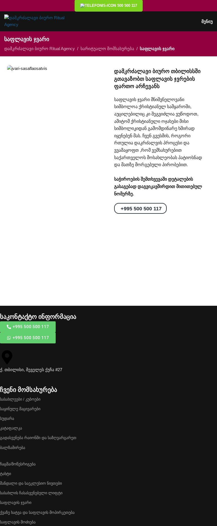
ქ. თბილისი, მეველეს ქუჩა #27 (31, 369)
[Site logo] (35, 20)
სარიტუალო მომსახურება (107, 48)
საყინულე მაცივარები (20, 409)
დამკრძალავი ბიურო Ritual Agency (39, 48)
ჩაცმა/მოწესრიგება (18, 464)
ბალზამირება (12, 447)
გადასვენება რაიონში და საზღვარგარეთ (38, 437)
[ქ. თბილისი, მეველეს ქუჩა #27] (7, 357)
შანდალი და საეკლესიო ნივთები (31, 483)
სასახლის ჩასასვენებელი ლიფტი (31, 493)
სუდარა (7, 418)
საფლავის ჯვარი (15, 502)
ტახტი (5, 473)
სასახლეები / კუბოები (20, 399)
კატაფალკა (11, 428)
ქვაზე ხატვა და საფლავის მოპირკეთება (37, 512)
